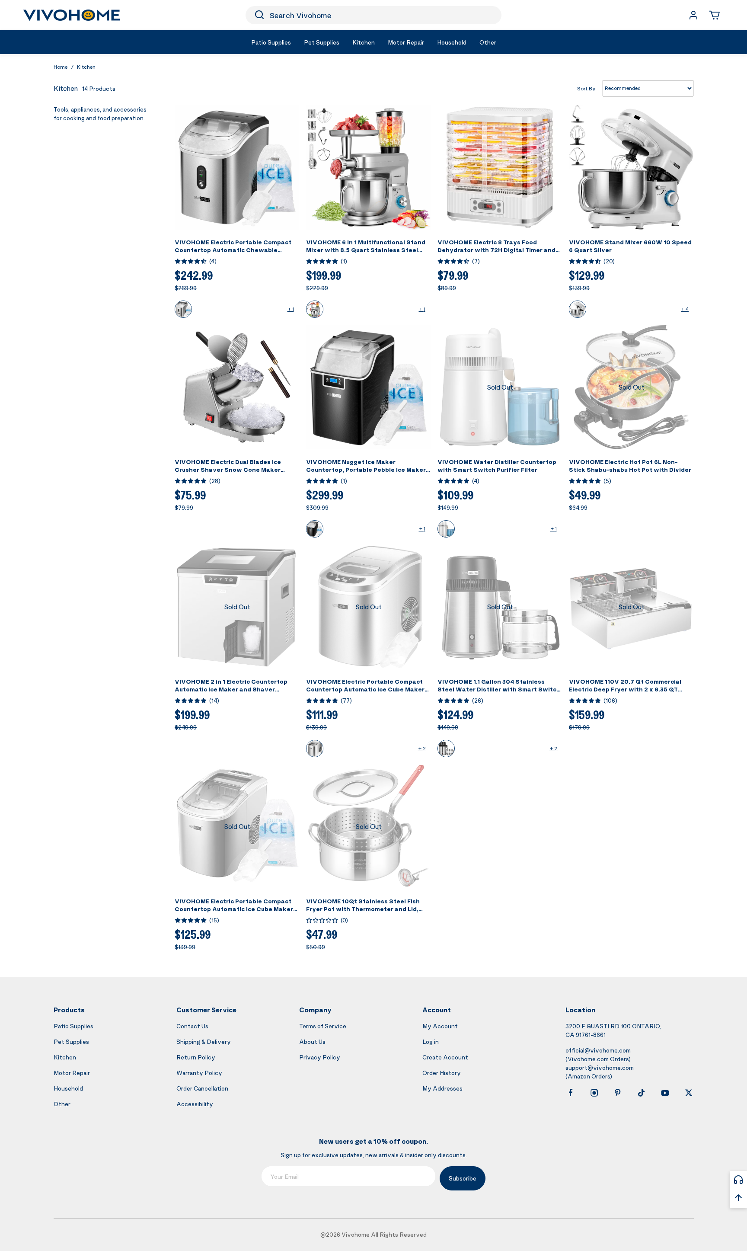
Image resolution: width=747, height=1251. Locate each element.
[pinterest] (618, 1093)
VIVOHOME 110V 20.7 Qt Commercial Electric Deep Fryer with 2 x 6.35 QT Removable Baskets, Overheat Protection (625, 693)
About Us (312, 1041)
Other (62, 1103)
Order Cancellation (202, 1088)
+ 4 (685, 309)
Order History (441, 1072)
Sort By (586, 88)
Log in (430, 1041)
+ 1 (290, 309)
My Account (440, 1026)
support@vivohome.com (599, 1067)
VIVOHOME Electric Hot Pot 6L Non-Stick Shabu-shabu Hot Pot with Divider (630, 465)
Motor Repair (72, 1072)
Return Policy (195, 1057)
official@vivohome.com (598, 1050)
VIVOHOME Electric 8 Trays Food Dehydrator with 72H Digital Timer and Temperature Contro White (496, 249)
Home (60, 67)
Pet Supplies (71, 1041)
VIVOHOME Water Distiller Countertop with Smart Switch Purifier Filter (496, 465)
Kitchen (86, 67)
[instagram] (594, 1093)
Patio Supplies (73, 1026)
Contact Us (192, 1026)
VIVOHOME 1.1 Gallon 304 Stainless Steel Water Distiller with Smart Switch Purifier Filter (498, 689)
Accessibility (194, 1103)
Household (68, 1088)
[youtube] (665, 1093)
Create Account (445, 1057)
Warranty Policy (199, 1072)
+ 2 (422, 748)
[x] (688, 1093)
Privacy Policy (319, 1057)
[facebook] (570, 1093)
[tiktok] (641, 1093)
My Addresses (442, 1088)
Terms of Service (322, 1026)
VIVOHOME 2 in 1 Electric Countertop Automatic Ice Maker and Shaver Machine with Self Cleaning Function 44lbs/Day (231, 693)
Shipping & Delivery (203, 1041)
